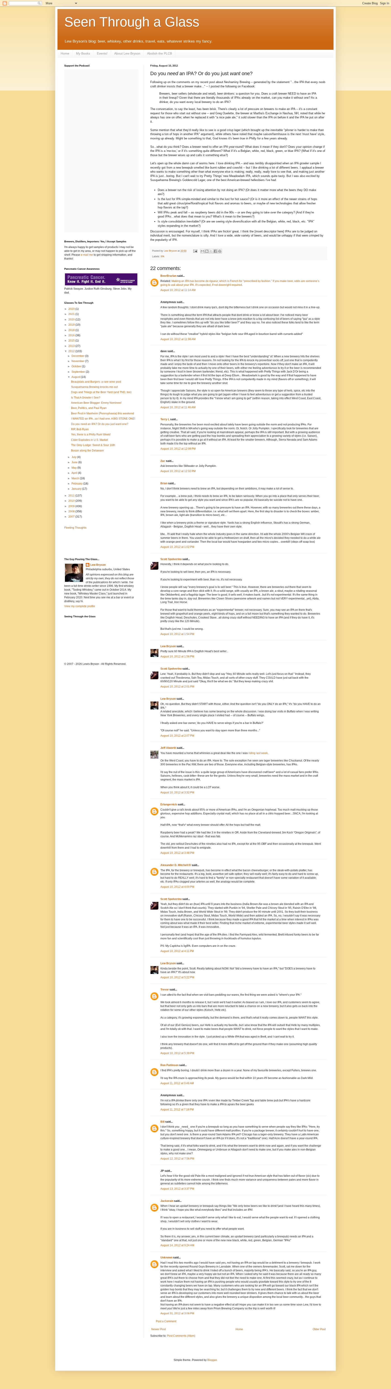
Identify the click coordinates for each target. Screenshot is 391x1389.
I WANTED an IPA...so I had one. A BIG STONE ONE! (103, 418)
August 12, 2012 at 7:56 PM (177, 1158)
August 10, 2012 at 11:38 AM (178, 339)
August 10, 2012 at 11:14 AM (178, 290)
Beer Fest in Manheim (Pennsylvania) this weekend (102, 413)
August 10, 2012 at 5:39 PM (177, 1053)
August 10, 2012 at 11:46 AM (178, 407)
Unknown (166, 1257)
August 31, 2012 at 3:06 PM (177, 1313)
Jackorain (166, 1201)
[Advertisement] (90, 543)
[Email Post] (195, 250)
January (77, 488)
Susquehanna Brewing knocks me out (94, 387)
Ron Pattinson (169, 1065)
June (75, 462)
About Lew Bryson (127, 53)
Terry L (164, 419)
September (79, 371)
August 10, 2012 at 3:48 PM (177, 852)
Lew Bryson (168, 646)
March (76, 478)
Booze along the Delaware (87, 450)
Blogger (212, 1360)
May (74, 467)
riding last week (258, 753)
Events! (102, 53)
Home (65, 53)
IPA (162, 256)
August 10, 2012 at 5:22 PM (177, 977)
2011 (71, 495)
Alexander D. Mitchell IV (175, 865)
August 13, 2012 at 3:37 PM (177, 1188)
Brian (163, 483)
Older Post (319, 1329)
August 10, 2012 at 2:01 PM (177, 686)
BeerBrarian (168, 275)
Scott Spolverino (171, 559)
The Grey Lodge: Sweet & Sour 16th (93, 445)
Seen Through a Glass (131, 21)
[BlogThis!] (207, 251)
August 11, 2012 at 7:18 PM (177, 1109)
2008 (71, 511)
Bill (162, 1121)
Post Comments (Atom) (181, 1335)
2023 (71, 308)
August (76, 377)
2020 (71, 319)
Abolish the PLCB (159, 53)
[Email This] (202, 251)
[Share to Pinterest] (219, 251)
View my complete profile (79, 606)
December (78, 356)
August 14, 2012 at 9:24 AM (177, 1245)
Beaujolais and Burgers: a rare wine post (96, 381)
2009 (71, 506)
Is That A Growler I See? (85, 397)
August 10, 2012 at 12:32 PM (178, 471)
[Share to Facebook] (215, 251)
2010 (71, 500)
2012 (71, 351)
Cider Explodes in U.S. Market (89, 440)
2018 (71, 330)
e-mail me (87, 254)
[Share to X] (211, 251)
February (77, 483)
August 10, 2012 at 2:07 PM (177, 735)
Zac (162, 461)
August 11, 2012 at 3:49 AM (177, 1083)
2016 (71, 335)
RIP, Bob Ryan (80, 429)
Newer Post (158, 1329)
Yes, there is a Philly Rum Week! (91, 434)
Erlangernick (168, 804)
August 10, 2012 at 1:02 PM (177, 547)
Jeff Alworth (168, 747)
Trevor (164, 989)
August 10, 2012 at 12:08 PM (178, 448)
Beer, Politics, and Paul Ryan (89, 408)
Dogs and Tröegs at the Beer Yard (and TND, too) (101, 392)
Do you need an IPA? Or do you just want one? (99, 424)
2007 (71, 516)
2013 (71, 346)
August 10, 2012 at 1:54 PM (177, 634)
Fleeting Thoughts (75, 527)
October (77, 366)
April (75, 473)
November (78, 361)
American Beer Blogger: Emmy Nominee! (96, 402)
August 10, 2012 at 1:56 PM (177, 656)
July (74, 457)
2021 (71, 314)
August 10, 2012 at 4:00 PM (177, 886)
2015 (71, 340)
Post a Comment (166, 1321)
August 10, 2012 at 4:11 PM (177, 951)
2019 (71, 324)
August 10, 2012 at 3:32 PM (177, 792)
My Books (83, 53)
